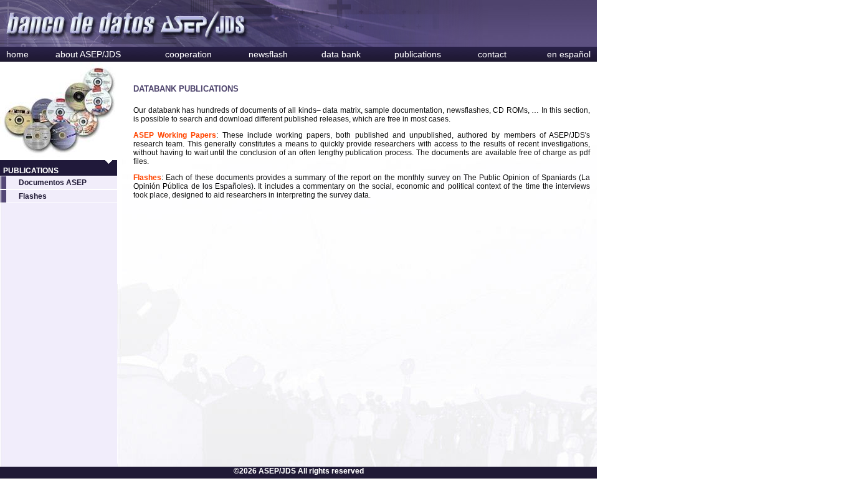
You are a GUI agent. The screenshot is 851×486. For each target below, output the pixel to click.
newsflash (268, 54)
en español (569, 54)
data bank (341, 54)
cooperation (188, 54)
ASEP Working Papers (174, 135)
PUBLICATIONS (31, 170)
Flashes (33, 196)
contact (492, 54)
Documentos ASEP (53, 182)
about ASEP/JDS (88, 54)
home (17, 54)
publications (417, 54)
